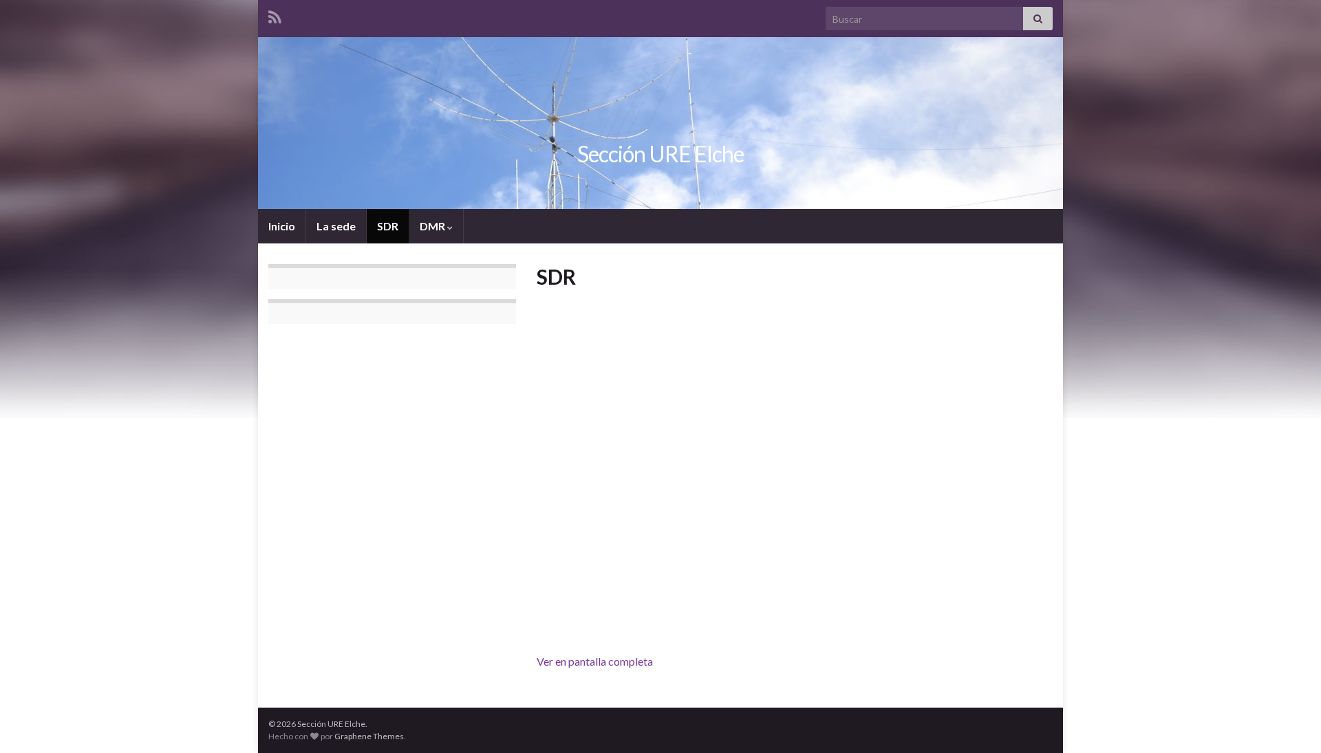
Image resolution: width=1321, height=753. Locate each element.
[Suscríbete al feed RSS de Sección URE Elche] (274, 15)
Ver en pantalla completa (595, 661)
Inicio (281, 225)
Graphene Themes (369, 736)
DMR (433, 225)
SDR (387, 225)
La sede (336, 225)
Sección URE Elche (660, 153)
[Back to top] (1290, 722)
